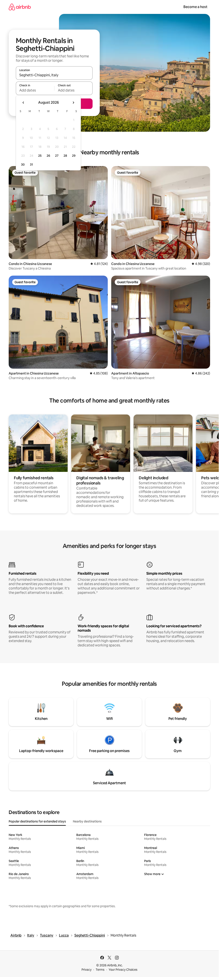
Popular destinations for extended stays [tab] (37, 821)
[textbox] (35, 90)
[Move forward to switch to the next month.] (73, 102)
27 (57, 156)
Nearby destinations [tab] (87, 821)
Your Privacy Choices (123, 970)
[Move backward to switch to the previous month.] (23, 102)
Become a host (195, 7)
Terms (100, 970)
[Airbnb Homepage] (20, 7)
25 (40, 156)
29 (73, 156)
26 (48, 156)
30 (23, 164)
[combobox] (54, 75)
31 (31, 164)
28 (65, 156)
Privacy (86, 970)
